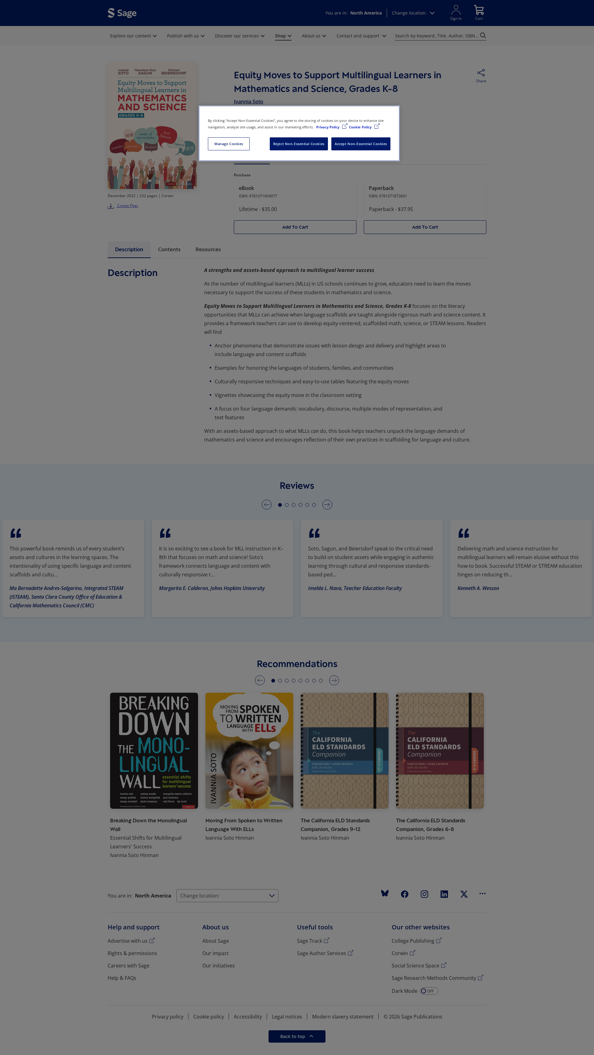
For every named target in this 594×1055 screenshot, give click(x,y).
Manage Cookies (228, 143)
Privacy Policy (328, 127)
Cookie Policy (360, 127)
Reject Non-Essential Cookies (299, 143)
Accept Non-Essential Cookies (361, 143)
